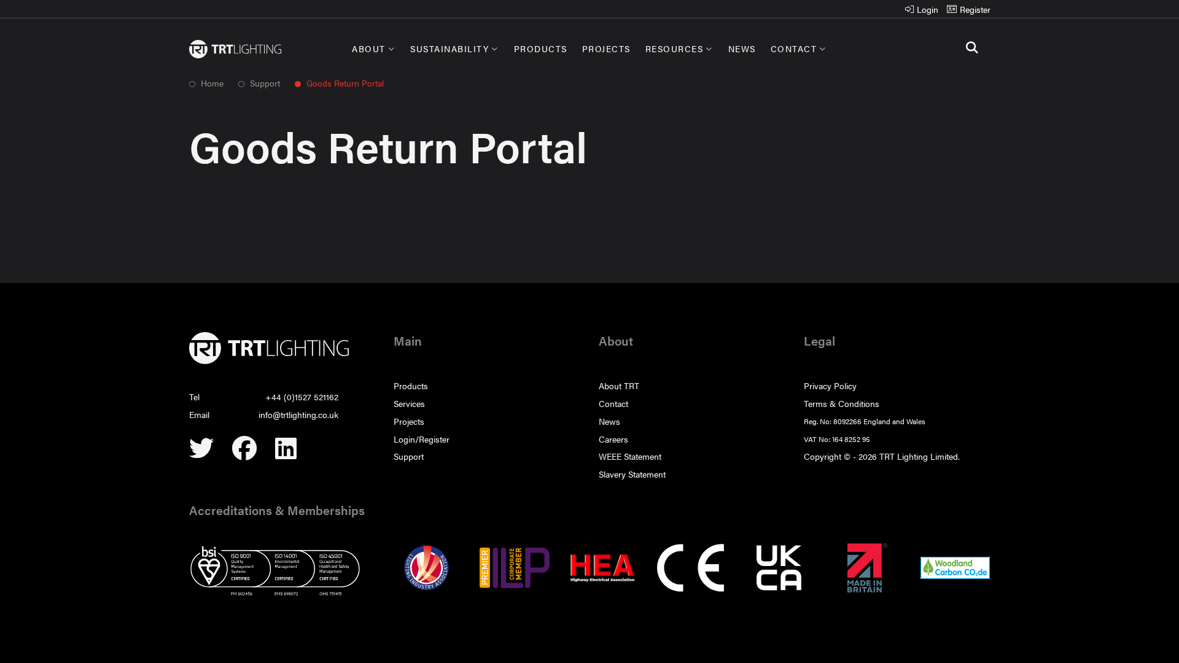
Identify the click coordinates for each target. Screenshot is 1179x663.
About (369, 48)
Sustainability (449, 48)
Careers (613, 439)
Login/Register (421, 439)
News (742, 48)
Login (927, 9)
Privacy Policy (830, 385)
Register (975, 9)
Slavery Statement (632, 474)
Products (540, 48)
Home (211, 83)
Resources (674, 48)
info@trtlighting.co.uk (298, 414)
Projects (606, 48)
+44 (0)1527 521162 (301, 396)
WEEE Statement (630, 456)
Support (265, 83)
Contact (794, 48)
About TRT (619, 385)
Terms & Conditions (841, 403)
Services (409, 403)
